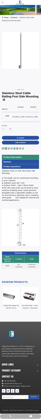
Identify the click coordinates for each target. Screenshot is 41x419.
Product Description (12, 157)
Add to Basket (20, 142)
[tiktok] (17, 391)
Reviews (7, 162)
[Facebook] (4, 391)
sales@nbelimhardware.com (13, 383)
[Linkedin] (8, 391)
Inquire (21, 138)
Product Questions (11, 166)
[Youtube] (12, 391)
